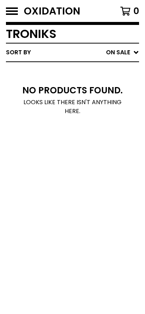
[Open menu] (12, 11)
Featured (69, 71)
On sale (67, 83)
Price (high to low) (87, 167)
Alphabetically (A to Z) (93, 107)
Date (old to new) (85, 143)
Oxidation (52, 11)
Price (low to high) (87, 155)
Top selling (73, 95)
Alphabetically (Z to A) (93, 119)
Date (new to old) (85, 131)
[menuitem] (72, 52)
